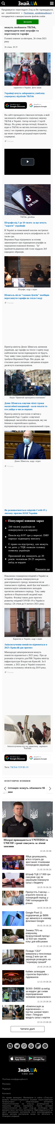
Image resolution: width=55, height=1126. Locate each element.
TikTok (13, 767)
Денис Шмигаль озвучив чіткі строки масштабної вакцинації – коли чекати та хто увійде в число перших (25, 406)
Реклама (6, 1084)
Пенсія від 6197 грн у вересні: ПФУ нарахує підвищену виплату (28, 537)
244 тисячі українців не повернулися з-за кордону (23, 528)
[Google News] (31, 1046)
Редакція (6, 1089)
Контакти (6, 1093)
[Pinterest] (45, 1046)
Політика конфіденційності (15, 1079)
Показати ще (42, 569)
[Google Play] (36, 1058)
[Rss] (10, 1046)
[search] (3, 3)
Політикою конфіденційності (38, 13)
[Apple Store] (18, 1058)
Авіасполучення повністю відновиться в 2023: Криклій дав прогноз (25, 646)
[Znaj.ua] (27, 3)
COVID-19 (23, 767)
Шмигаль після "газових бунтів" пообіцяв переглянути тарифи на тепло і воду (26, 296)
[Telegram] (17, 1046)
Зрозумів (27, 22)
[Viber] (24, 1046)
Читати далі (27, 1028)
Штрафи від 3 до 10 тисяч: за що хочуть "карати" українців (25, 224)
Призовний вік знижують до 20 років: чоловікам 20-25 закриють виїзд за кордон (26, 559)
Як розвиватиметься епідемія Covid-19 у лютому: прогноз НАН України (25, 511)
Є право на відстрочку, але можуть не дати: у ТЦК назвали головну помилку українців (28, 547)
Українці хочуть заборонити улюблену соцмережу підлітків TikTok (24, 94)
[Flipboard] (38, 1046)
